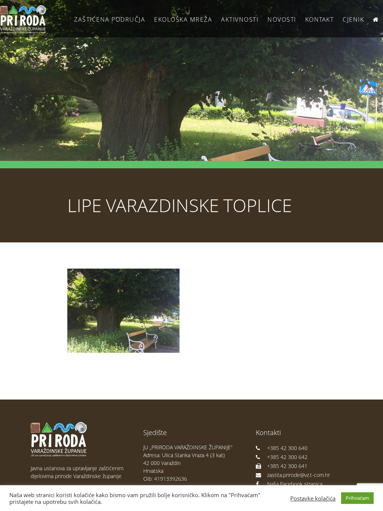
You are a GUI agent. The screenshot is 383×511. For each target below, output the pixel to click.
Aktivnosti (239, 19)
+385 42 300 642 (287, 456)
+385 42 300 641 (287, 465)
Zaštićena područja (109, 19)
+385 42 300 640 (287, 448)
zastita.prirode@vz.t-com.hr (298, 474)
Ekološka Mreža (183, 19)
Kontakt (319, 19)
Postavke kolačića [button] (312, 498)
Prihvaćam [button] (357, 498)
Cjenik (353, 19)
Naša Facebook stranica (294, 483)
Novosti (281, 19)
